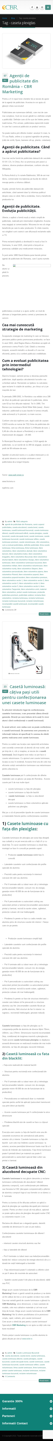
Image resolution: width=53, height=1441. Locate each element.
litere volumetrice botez (18, 554)
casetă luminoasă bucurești (22, 530)
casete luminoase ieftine (29, 539)
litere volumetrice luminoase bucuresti (26, 563)
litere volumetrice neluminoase (30, 566)
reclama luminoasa (20, 598)
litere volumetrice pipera (33, 571)
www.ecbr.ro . (27, 1339)
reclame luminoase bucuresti (13, 601)
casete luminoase (36, 536)
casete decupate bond (19, 536)
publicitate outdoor (26, 595)
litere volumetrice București (22, 557)
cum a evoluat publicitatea (12, 545)
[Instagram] (42, 7)
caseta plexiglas (35, 533)
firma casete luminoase (23, 1368)
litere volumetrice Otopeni (27, 569)
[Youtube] (37, 7)
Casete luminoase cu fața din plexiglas (25, 826)
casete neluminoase (27, 542)
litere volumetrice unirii (30, 589)
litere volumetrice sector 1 (12, 580)
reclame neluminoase (35, 601)
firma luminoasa (17, 548)
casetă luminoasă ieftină (18, 533)
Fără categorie (22, 521)
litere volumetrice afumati (22, 551)
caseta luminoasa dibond (12, 1359)
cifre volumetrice (42, 542)
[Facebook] (32, 7)
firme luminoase (31, 548)
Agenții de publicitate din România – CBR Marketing (20, 83)
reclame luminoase (36, 598)
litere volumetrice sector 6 (29, 586)
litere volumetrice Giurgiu (24, 560)
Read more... (45, 614)
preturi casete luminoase (27, 592)
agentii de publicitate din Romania (18, 524)
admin (9, 521)
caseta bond (32, 527)
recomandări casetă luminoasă (14, 604)
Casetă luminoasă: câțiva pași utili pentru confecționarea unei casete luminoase (24, 694)
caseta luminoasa (38, 1356)
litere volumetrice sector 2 (34, 580)
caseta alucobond (19, 527)
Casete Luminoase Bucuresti (27, 1353)
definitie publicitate (31, 545)
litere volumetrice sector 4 (29, 583)
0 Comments (10, 1376)
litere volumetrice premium (36, 577)
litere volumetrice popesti (29, 574)
